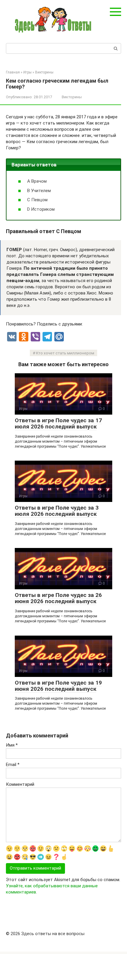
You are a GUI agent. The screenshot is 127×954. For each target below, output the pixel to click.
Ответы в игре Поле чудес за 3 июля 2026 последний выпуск (57, 510)
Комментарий (20, 784)
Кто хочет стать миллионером (65, 353)
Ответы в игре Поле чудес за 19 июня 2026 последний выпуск (58, 685)
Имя (12, 745)
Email (12, 764)
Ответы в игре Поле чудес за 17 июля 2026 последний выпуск (58, 423)
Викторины (72, 97)
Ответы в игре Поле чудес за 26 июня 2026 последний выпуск (58, 598)
